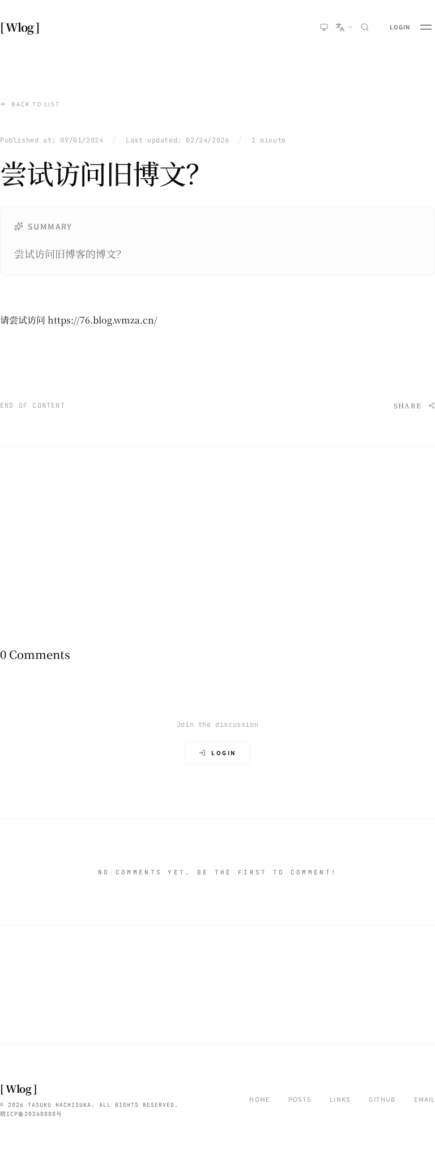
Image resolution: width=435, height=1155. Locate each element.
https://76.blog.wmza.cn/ (102, 319)
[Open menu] (426, 27)
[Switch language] (344, 27)
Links (340, 1099)
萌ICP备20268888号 (31, 1114)
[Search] (365, 27)
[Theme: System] (324, 27)
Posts (300, 1099)
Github (382, 1099)
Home (259, 1099)
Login (400, 27)
